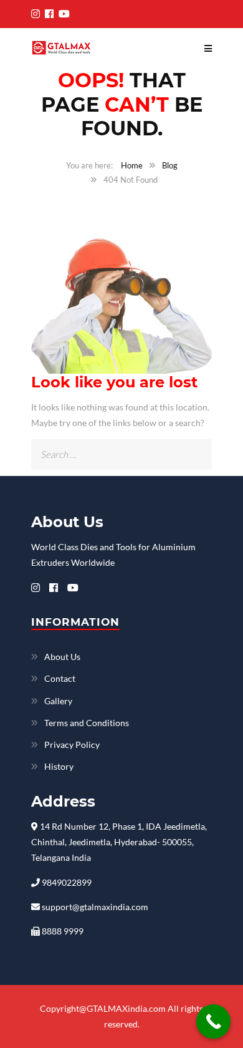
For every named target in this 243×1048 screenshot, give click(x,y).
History (59, 766)
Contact (59, 678)
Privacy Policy (72, 744)
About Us (62, 656)
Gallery (58, 701)
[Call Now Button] (213, 1021)
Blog (170, 165)
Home (132, 165)
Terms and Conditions (86, 722)
